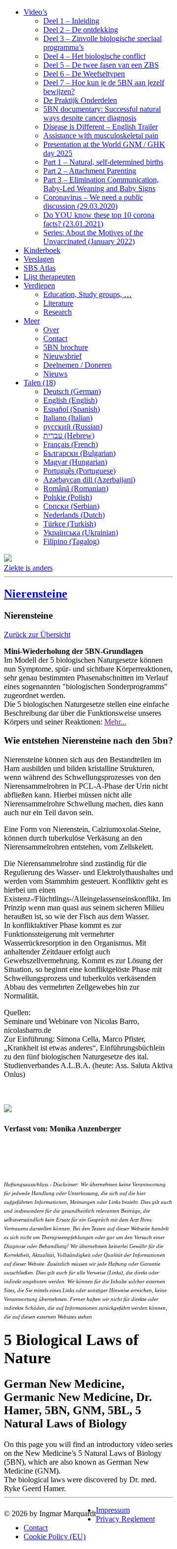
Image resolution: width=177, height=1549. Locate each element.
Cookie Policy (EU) (55, 1536)
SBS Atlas (40, 268)
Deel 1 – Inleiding (71, 21)
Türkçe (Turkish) (69, 524)
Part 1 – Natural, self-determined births (103, 162)
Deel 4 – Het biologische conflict (94, 56)
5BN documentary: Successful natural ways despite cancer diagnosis (102, 113)
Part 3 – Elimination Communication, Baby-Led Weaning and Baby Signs (101, 184)
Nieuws (55, 374)
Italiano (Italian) (67, 418)
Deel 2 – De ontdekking (80, 29)
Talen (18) (40, 382)
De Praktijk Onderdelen (80, 100)
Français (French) (70, 444)
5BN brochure (65, 347)
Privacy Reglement (125, 1519)
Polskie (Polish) (67, 497)
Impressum (113, 1510)
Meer (32, 321)
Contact (55, 338)
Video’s (35, 12)
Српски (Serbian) (71, 506)
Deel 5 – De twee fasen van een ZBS (101, 65)
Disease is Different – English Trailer (100, 127)
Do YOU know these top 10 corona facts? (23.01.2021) (98, 219)
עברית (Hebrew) (68, 435)
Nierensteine (35, 593)
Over (51, 329)
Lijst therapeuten (49, 277)
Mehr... (115, 722)
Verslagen (39, 259)
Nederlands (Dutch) (74, 515)
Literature (58, 303)
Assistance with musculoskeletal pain (100, 135)
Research (57, 312)
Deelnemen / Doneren (77, 365)
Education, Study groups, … (87, 294)
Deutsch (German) (72, 391)
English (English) (70, 400)
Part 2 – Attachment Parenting (89, 171)
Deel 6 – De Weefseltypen (84, 74)
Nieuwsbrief (62, 356)
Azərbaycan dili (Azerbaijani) (89, 479)
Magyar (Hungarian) (75, 462)
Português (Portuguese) (79, 471)
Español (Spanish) (71, 409)
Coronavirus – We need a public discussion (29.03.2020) (93, 201)
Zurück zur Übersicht (37, 634)
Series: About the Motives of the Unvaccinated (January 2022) (93, 237)
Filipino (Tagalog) (71, 541)
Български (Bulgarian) (79, 453)
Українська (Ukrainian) (80, 532)
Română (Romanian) (75, 488)
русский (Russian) (72, 427)
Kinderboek (42, 250)
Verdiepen (39, 285)
